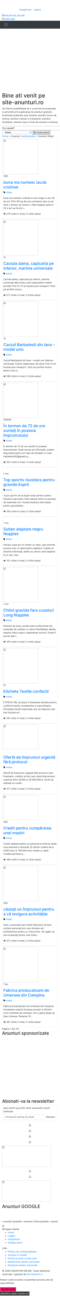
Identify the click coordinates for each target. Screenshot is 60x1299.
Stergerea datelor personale (22, 1265)
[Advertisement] (30, 60)
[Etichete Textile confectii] (20, 665)
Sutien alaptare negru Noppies (23, 531)
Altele (9, 192)
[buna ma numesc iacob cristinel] (20, 156)
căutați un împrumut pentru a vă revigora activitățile (28, 911)
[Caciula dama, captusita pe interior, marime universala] (20, 237)
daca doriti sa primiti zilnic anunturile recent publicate (26, 1110)
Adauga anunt (15, 1242)
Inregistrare (25, 9)
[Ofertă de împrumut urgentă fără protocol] (20, 736)
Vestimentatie (28, 136)
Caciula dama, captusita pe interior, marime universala (28, 266)
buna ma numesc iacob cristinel (25, 184)
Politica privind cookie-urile (22, 1258)
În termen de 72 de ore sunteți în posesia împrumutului (24, 430)
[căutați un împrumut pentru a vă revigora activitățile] (20, 883)
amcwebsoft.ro (35, 1274)
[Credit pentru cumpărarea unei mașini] (20, 807)
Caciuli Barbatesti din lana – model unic (29, 347)
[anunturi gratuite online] (13, 15)
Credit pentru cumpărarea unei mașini (27, 830)
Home (5, 136)
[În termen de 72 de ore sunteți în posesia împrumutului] (20, 400)
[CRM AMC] (8, 18)
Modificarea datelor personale (23, 1261)
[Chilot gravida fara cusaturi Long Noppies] (20, 584)
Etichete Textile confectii (26, 691)
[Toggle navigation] (6, 25)
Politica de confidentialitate (22, 1251)
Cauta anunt (42, 132)
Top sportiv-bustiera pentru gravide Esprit (29, 482)
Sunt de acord (8, 1289)
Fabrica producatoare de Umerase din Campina (26, 992)
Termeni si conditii (17, 1255)
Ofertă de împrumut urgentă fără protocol (29, 759)
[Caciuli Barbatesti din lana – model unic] (20, 318)
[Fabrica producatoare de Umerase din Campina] (20, 964)
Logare (37, 9)
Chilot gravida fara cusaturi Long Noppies (28, 612)
